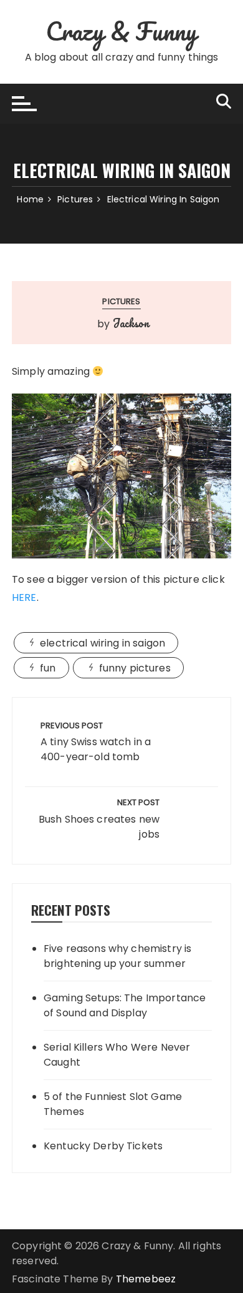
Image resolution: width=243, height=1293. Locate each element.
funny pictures (135, 668)
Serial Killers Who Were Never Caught (117, 1054)
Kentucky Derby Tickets (103, 1146)
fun (47, 668)
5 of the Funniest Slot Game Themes (113, 1104)
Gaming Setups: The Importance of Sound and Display (125, 1005)
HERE (24, 597)
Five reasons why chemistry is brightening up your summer (117, 956)
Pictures (121, 301)
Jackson (131, 322)
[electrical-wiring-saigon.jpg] (121, 475)
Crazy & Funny (121, 31)
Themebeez (146, 1279)
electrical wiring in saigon (102, 643)
